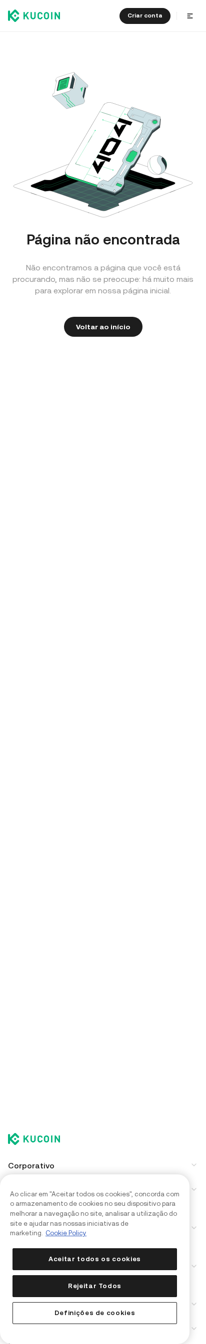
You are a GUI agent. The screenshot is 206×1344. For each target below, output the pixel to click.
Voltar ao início (103, 327)
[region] (95, 1259)
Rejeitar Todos (95, 1286)
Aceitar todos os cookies (94, 1259)
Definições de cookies (95, 1313)
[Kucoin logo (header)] (34, 15)
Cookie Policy (66, 1233)
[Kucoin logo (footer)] (39, 1140)
